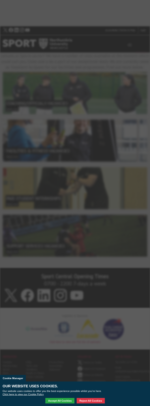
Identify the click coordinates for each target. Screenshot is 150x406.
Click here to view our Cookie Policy (23, 394)
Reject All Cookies (90, 400)
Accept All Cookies (60, 400)
